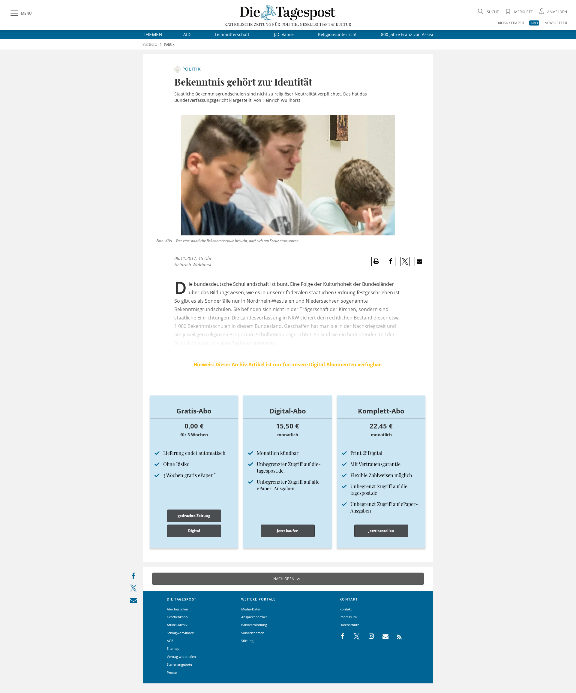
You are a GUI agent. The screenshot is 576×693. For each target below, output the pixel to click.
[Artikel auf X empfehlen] (405, 261)
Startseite (150, 44)
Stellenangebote (179, 664)
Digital (194, 530)
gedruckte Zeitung (194, 515)
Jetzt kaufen (287, 530)
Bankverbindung (254, 624)
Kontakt (346, 609)
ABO (534, 23)
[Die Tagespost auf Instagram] (368, 636)
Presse (172, 672)
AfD (186, 34)
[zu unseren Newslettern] (382, 636)
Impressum (348, 617)
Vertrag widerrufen (181, 656)
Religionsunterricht (337, 34)
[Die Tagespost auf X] (353, 636)
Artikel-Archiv (177, 624)
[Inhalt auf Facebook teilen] (133, 577)
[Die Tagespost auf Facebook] (343, 636)
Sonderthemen (252, 633)
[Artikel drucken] (376, 261)
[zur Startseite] (288, 12)
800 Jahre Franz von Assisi (407, 34)
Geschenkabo (177, 617)
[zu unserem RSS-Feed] (396, 636)
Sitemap (173, 648)
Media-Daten (251, 609)
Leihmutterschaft (232, 34)
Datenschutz (349, 624)
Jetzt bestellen (381, 530)
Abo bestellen (177, 609)
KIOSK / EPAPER (511, 23)
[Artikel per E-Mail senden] (419, 261)
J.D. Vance (284, 34)
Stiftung (247, 640)
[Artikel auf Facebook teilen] (391, 261)
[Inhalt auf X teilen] (133, 589)
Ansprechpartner (254, 617)
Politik (169, 44)
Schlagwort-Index (180, 633)
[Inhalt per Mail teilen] (133, 601)
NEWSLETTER (555, 23)
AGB (170, 640)
